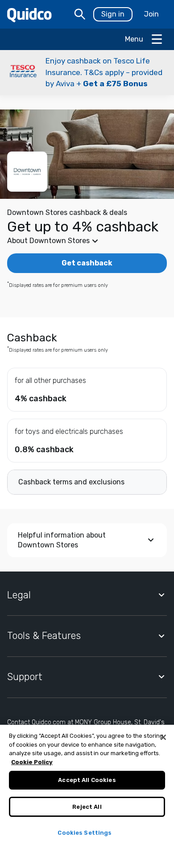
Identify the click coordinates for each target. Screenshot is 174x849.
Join (151, 14)
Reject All (86, 806)
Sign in (112, 14)
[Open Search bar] (80, 14)
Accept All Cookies (87, 780)
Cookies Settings (85, 832)
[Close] (163, 737)
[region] (87, 787)
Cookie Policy (32, 762)
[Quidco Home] (29, 14)
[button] (87, 72)
